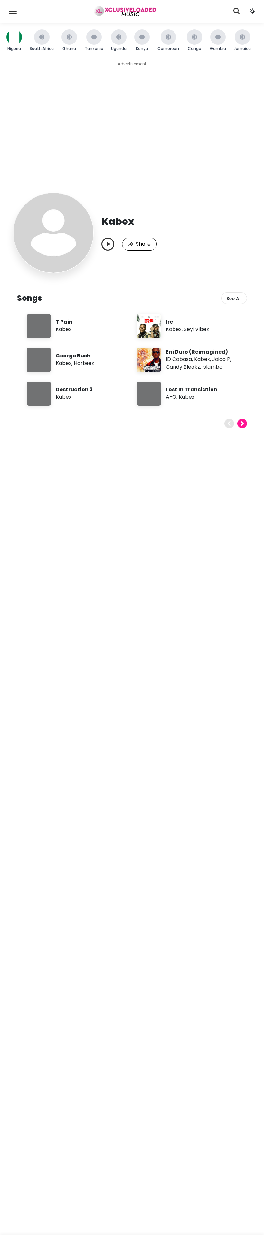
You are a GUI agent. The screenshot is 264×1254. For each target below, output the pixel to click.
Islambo (212, 367)
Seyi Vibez (196, 329)
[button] (252, 11)
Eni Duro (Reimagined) (197, 352)
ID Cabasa (179, 359)
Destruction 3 (74, 389)
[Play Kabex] (107, 244)
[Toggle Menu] (12, 11)
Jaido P (221, 359)
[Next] (242, 423)
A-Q (171, 397)
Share (143, 244)
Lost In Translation (191, 389)
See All (234, 298)
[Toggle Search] (236, 11)
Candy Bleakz (183, 367)
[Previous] (229, 423)
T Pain (64, 322)
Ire (169, 322)
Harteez (84, 363)
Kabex (63, 329)
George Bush (73, 355)
